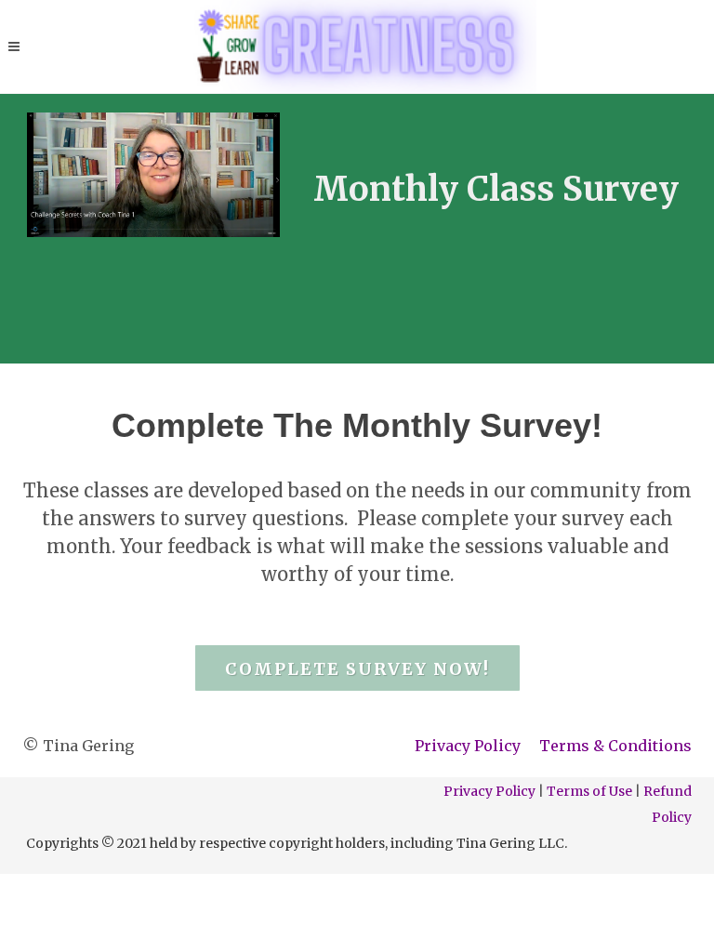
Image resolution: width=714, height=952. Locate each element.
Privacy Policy (468, 745)
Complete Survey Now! (357, 669)
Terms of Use (589, 791)
